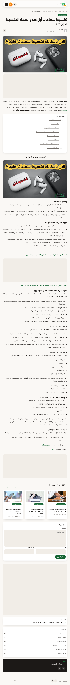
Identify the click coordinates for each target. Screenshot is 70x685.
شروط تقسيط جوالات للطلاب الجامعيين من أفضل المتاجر (35, 511)
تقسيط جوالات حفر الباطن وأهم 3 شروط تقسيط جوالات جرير (47, 255)
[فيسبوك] (63, 668)
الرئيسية (65, 11)
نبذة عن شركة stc (56, 124)
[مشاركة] (4, 30)
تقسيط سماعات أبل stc (56, 120)
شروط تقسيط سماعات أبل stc (53, 128)
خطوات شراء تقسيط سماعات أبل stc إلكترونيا (49, 132)
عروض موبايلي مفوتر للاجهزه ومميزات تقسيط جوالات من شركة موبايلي (43, 286)
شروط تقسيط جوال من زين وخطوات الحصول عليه (58, 510)
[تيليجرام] (59, 668)
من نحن (22, 681)
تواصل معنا (5, 681)
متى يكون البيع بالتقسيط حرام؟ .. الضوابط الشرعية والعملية (47, 622)
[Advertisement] (35, 86)
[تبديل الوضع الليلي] (11, 4)
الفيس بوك (46, 445)
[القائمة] (6, 4)
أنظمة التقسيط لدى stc (55, 140)
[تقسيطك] (60, 4)
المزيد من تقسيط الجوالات (11, 487)
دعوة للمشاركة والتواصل (54, 148)
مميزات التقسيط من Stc (54, 136)
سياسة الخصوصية (14, 681)
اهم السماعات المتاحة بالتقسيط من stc (51, 144)
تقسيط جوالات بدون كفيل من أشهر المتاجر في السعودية (14, 511)
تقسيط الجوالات (57, 11)
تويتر (53, 449)
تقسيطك (64, 110)
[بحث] (15, 4)
